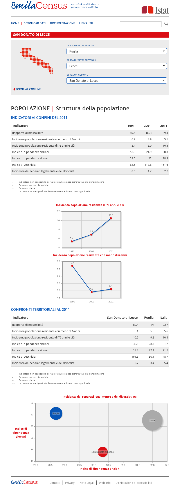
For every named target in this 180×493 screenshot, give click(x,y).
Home (15, 23)
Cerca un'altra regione (81, 45)
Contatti (55, 483)
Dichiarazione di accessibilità (133, 483)
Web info (105, 483)
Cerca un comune (77, 74)
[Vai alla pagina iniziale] (56, 6)
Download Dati (34, 23)
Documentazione (62, 23)
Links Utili (86, 23)
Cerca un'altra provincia (81, 60)
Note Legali (86, 483)
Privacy (70, 483)
